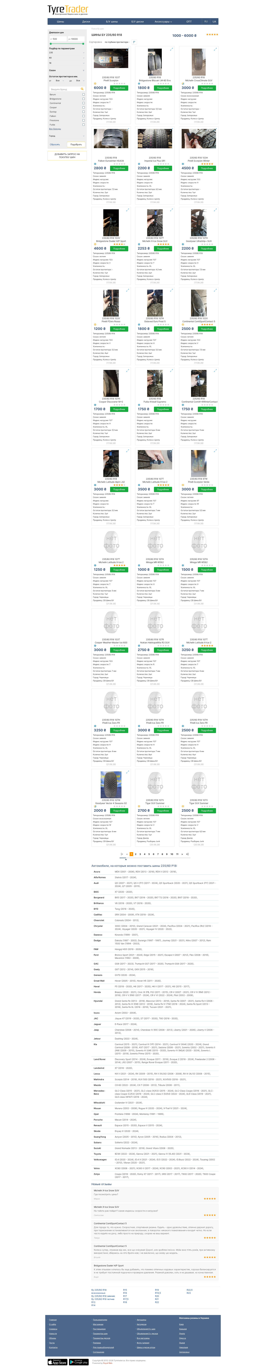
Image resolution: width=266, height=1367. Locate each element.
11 (177, 854)
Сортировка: (95, 42)
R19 (157, 1290)
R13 (93, 1302)
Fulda (52, 124)
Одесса (182, 1338)
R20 (157, 1296)
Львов (182, 1343)
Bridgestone (55, 99)
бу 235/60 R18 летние (102, 1299)
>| (187, 854)
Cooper (53, 107)
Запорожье (184, 1352)
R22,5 (190, 1290)
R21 (157, 1299)
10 (172, 854)
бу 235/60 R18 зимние (103, 1296)
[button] (163, 21)
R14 (93, 1305)
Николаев (183, 1347)
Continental (55, 103)
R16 (125, 1293)
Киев (181, 1324)
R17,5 (126, 1299)
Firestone (54, 120)
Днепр (182, 1333)
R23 (189, 1293)
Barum (53, 94)
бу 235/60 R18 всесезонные (99, 1291)
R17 (125, 1296)
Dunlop (53, 111)
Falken (53, 116)
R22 (157, 1302)
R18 (125, 1302)
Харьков (183, 1329)
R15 (125, 1290)
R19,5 (158, 1293)
